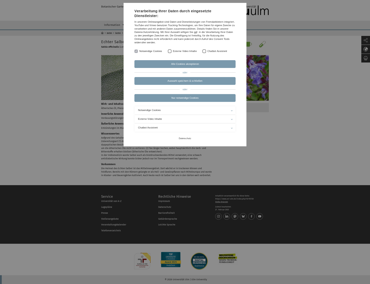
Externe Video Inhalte (185, 51)
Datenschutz (185, 138)
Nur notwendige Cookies (185, 98)
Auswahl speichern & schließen (185, 81)
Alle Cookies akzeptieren (185, 64)
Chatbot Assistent (217, 51)
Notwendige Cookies (150, 51)
